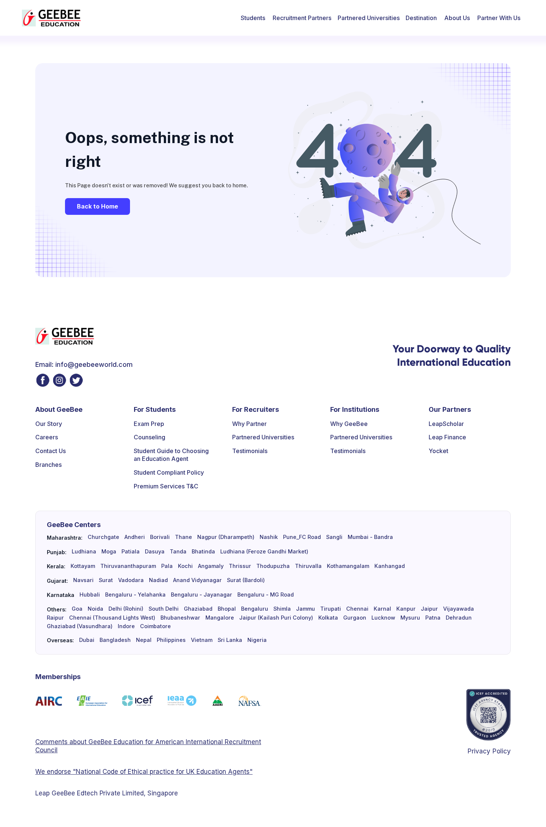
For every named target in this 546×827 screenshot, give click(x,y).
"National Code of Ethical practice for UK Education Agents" (162, 771)
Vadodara (131, 580)
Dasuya (155, 551)
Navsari (83, 580)
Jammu (305, 608)
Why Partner (249, 423)
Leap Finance (447, 437)
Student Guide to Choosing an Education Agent (171, 454)
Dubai (86, 640)
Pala (167, 566)
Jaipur (429, 608)
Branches (48, 464)
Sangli (334, 537)
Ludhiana (84, 551)
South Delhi (164, 608)
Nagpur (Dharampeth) (225, 537)
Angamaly (211, 566)
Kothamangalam (348, 566)
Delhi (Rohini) (125, 608)
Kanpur (406, 608)
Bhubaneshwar (180, 617)
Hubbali (89, 594)
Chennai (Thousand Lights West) (112, 617)
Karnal (382, 608)
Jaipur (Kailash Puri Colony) (276, 617)
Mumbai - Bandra (370, 537)
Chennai (357, 608)
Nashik (269, 537)
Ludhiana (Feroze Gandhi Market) (264, 551)
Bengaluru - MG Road (265, 594)
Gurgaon (354, 617)
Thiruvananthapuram (128, 566)
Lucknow (383, 617)
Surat (106, 580)
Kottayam (83, 566)
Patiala (130, 551)
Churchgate (103, 537)
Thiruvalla (308, 566)
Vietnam (201, 640)
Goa (77, 608)
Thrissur (240, 566)
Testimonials (249, 451)
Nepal (144, 640)
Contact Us (50, 451)
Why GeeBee (349, 423)
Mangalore (219, 617)
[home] (51, 18)
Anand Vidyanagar (197, 580)
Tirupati (330, 608)
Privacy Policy (489, 751)
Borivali (160, 537)
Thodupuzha (273, 566)
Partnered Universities (369, 18)
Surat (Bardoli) (246, 580)
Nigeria (257, 640)
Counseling (149, 437)
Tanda (178, 551)
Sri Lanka (230, 640)
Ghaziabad (198, 608)
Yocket (438, 451)
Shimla (282, 608)
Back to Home (97, 206)
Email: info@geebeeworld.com (84, 364)
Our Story (48, 423)
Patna (433, 617)
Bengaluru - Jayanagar (201, 594)
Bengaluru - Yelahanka (135, 594)
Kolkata (328, 617)
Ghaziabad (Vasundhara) (80, 626)
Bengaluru (254, 608)
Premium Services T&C (166, 486)
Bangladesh (115, 640)
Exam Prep (149, 423)
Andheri (134, 537)
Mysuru (410, 617)
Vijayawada (458, 608)
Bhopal (227, 608)
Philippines (171, 640)
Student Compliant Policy (169, 472)
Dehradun (459, 617)
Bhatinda (203, 551)
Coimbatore (155, 626)
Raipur (55, 617)
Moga (108, 551)
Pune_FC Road (302, 537)
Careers (46, 437)
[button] (253, 18)
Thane (183, 537)
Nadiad (158, 580)
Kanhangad (389, 566)
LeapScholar (446, 423)
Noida (95, 608)
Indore (126, 626)
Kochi (185, 566)
